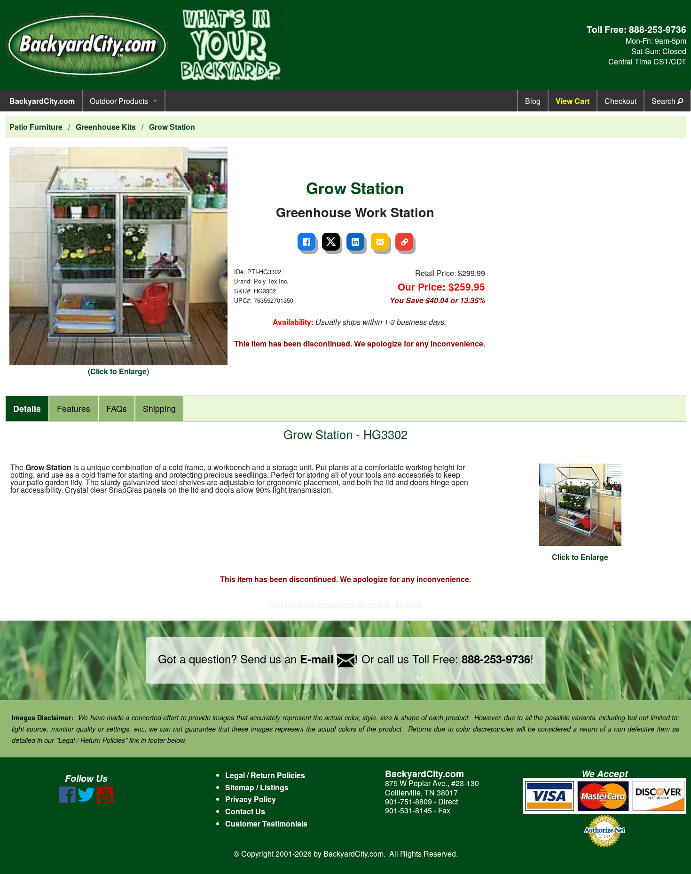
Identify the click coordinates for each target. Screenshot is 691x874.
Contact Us (245, 811)
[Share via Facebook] (306, 242)
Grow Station (172, 126)
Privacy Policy (250, 799)
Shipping (159, 408)
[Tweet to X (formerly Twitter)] (331, 242)
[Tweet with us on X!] (86, 800)
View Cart (572, 100)
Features (73, 408)
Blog (533, 100)
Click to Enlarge (580, 556)
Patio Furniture (36, 126)
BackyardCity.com (42, 100)
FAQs (116, 408)
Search (664, 100)
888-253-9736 (657, 29)
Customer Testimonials (266, 823)
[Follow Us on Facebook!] (67, 800)
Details (27, 408)
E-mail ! (329, 659)
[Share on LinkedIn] (355, 242)
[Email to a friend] (380, 242)
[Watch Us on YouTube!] (105, 800)
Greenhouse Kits (106, 126)
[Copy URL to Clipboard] (404, 242)
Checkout (620, 100)
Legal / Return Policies (265, 775)
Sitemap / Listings (257, 787)
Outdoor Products (119, 100)
